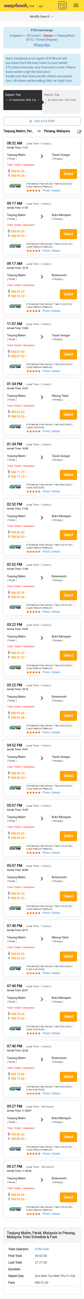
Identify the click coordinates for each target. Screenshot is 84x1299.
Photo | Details (51, 190)
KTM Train (42, 1249)
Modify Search (40, 16)
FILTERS (44, 121)
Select (68, 174)
